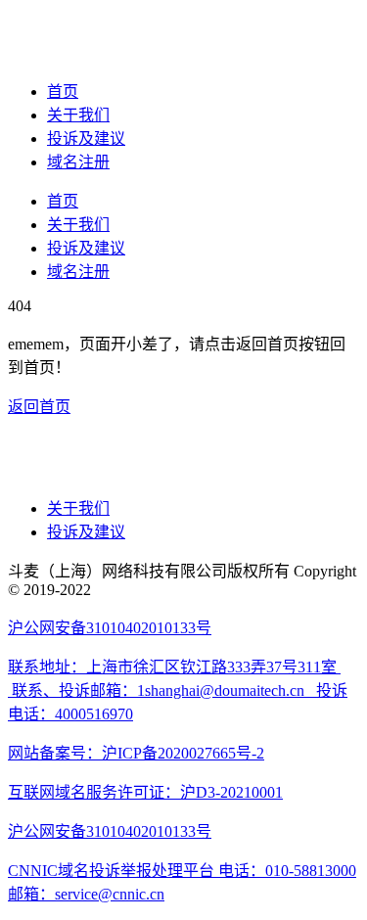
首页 (62, 91)
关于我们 (78, 115)
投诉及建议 (86, 138)
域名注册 (78, 162)
